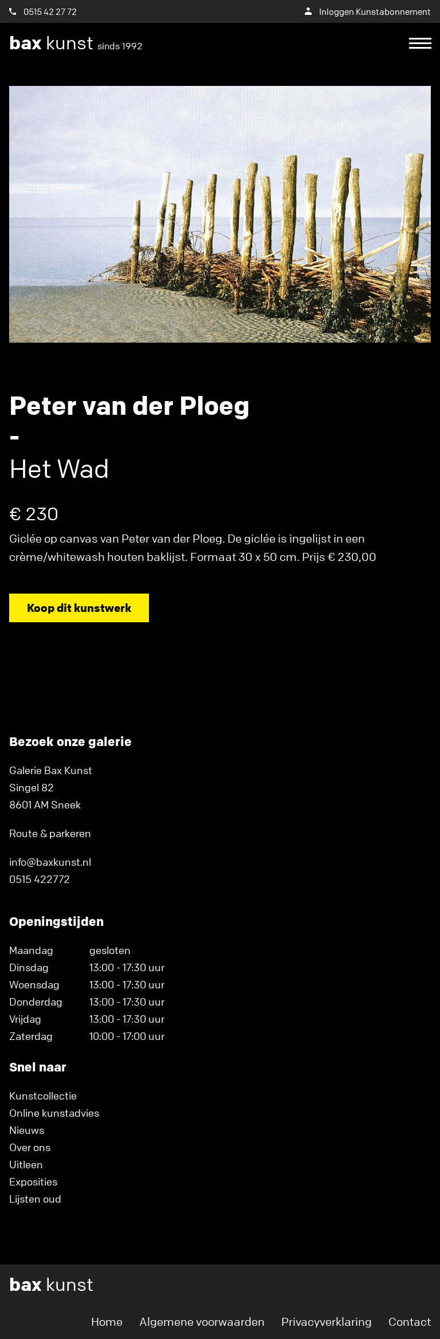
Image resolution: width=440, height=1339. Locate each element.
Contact (409, 1321)
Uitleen (26, 1164)
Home (107, 1321)
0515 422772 (39, 879)
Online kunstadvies (54, 1112)
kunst (76, 43)
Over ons (29, 1147)
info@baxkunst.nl (50, 861)
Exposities (33, 1181)
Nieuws (26, 1130)
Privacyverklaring (326, 1321)
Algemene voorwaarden (202, 1321)
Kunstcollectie (43, 1095)
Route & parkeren (50, 833)
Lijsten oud (35, 1198)
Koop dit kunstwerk (79, 607)
